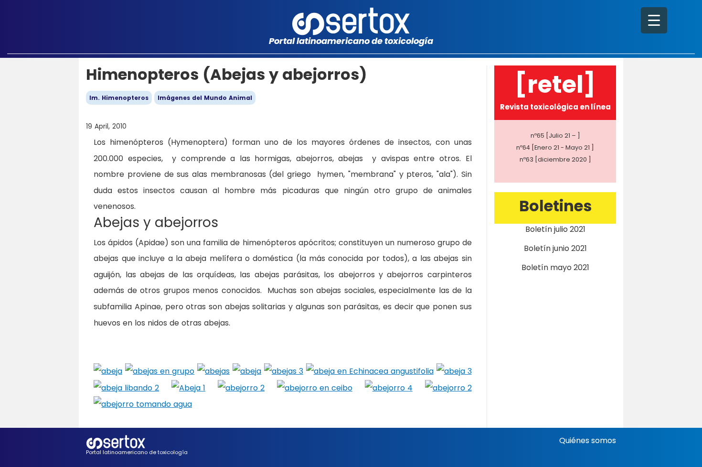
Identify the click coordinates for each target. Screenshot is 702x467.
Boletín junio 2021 (555, 248)
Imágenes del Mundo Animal (205, 98)
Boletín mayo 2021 (555, 267)
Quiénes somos (587, 440)
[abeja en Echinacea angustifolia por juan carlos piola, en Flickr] (370, 370)
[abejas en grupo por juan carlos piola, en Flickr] (159, 370)
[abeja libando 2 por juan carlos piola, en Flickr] (126, 387)
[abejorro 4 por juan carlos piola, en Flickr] (389, 387)
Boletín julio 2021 (555, 229)
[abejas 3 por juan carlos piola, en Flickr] (283, 370)
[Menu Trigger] (654, 20)
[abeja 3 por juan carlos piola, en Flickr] (454, 370)
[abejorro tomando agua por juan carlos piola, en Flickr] (143, 403)
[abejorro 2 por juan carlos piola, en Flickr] (241, 387)
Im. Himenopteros (119, 98)
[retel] (555, 84)
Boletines (555, 206)
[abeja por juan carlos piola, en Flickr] (108, 370)
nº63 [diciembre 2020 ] (555, 159)
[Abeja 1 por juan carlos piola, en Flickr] (188, 387)
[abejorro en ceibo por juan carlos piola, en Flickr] (314, 387)
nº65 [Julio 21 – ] (555, 135)
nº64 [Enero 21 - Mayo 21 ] (555, 147)
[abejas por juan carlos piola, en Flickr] (213, 370)
